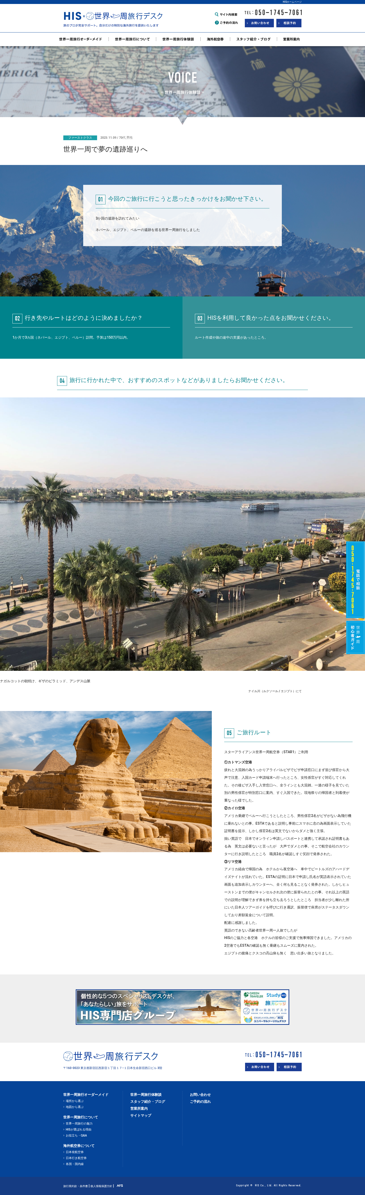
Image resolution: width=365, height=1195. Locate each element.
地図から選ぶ (75, 1107)
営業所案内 (139, 1108)
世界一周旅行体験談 (146, 1095)
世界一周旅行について (80, 1117)
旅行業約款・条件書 (75, 1186)
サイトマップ (140, 1115)
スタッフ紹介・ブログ (147, 1101)
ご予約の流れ (200, 1101)
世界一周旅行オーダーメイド (86, 1095)
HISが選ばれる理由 (78, 1129)
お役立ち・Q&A (76, 1135)
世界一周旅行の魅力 (79, 1123)
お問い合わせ (200, 1095)
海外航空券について (79, 1146)
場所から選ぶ (75, 1101)
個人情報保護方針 (101, 1186)
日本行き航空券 (76, 1158)
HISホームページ (292, 1)
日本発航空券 (75, 1152)
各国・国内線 (75, 1164)
